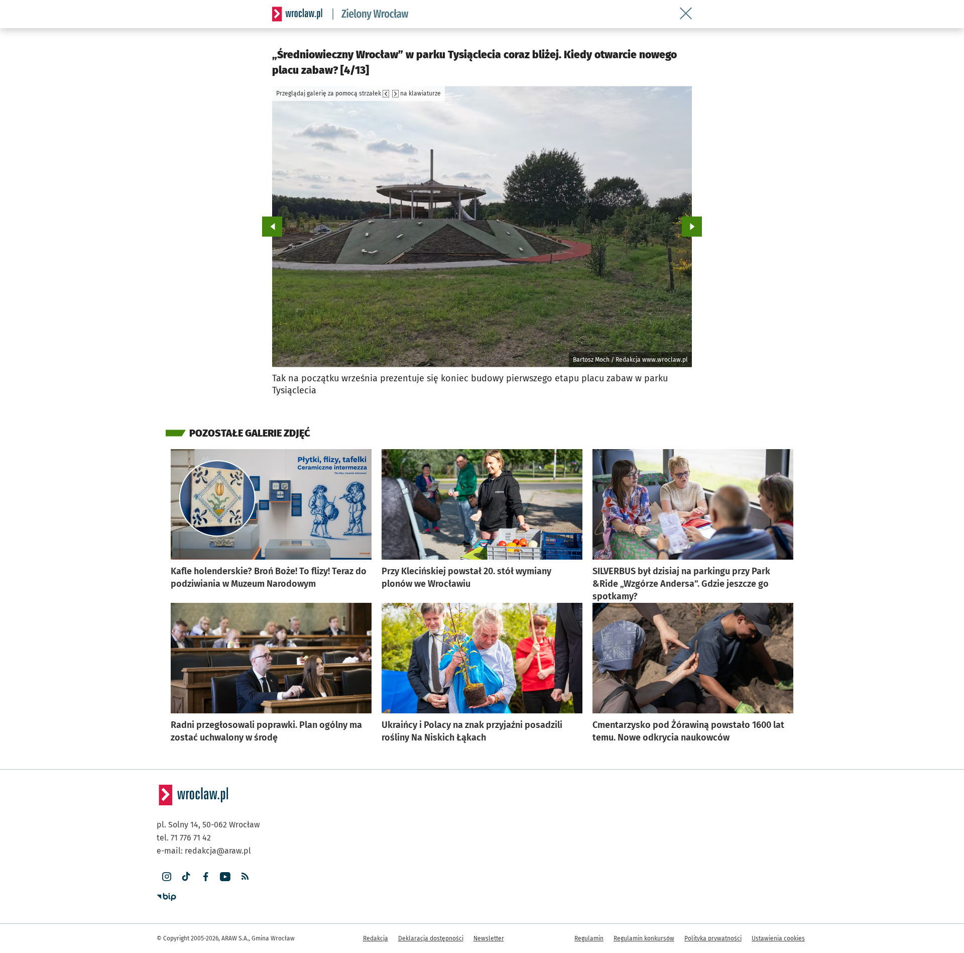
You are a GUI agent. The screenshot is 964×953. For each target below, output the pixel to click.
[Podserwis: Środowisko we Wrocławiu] (370, 14)
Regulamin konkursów (644, 938)
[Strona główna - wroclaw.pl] (297, 14)
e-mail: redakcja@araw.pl (204, 851)
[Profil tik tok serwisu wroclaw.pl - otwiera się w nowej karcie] (186, 877)
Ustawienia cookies (778, 938)
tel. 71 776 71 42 (184, 837)
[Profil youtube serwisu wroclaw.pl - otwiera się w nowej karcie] (225, 877)
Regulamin (589, 938)
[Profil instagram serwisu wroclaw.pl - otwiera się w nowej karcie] (166, 877)
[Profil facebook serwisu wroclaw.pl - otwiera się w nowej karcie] (205, 877)
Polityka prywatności (713, 938)
